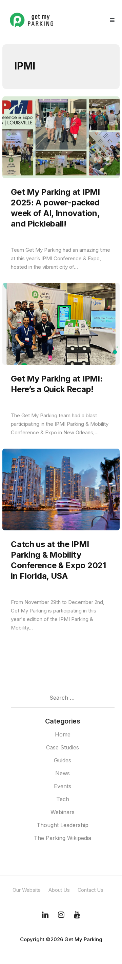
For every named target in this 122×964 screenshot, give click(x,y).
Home (62, 734)
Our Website (27, 890)
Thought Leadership (62, 825)
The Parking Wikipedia (62, 838)
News (62, 773)
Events (62, 786)
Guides (62, 760)
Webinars (62, 812)
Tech (62, 799)
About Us (58, 890)
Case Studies (62, 747)
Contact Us (90, 890)
